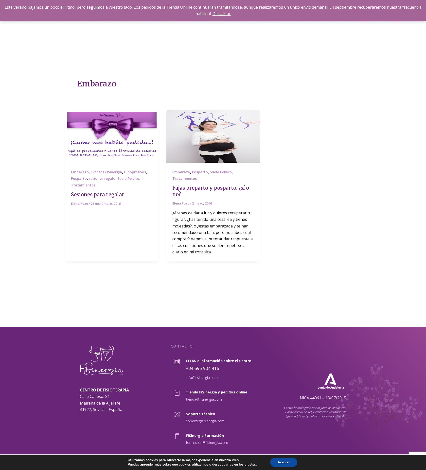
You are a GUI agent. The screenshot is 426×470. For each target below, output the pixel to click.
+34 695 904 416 (202, 368)
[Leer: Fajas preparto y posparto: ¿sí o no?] (213, 136)
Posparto (79, 178)
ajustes (250, 464)
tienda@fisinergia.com (204, 399)
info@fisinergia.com (202, 377)
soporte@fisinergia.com (205, 421)
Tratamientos (83, 185)
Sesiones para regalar (97, 194)
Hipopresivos (135, 172)
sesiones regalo (102, 178)
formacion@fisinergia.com (207, 442)
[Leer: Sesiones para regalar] (112, 136)
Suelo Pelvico (128, 178)
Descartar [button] (222, 13)
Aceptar (284, 462)
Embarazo (80, 172)
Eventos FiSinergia (106, 172)
